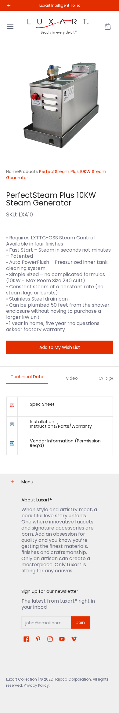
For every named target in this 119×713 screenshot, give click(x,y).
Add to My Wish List (59, 347)
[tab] (27, 378)
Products (28, 171)
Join (80, 622)
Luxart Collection (21, 679)
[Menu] (9, 27)
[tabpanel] (59, 425)
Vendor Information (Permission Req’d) (65, 443)
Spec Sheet (42, 404)
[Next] (106, 378)
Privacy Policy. (36, 685)
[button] (108, 27)
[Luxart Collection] (58, 27)
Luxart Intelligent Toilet (59, 5)
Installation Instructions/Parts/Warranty (61, 424)
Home (12, 171)
